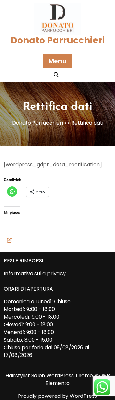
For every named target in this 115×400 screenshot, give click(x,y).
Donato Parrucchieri (58, 40)
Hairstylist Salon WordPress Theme (49, 375)
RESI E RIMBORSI (23, 260)
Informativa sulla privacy (35, 273)
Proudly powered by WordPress (57, 396)
